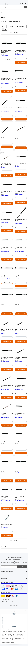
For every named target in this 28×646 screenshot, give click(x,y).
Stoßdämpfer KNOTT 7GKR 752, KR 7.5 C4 (7, 414)
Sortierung (10, 26)
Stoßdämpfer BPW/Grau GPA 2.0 (6, 442)
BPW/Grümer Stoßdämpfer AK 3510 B (7, 386)
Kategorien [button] (4, 546)
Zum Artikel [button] (7, 59)
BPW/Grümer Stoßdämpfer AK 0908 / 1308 (7, 330)
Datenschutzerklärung (10, 639)
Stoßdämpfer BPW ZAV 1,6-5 (6, 275)
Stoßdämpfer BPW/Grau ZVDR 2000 (21, 108)
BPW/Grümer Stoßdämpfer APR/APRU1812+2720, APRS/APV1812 (6, 51)
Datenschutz (11, 642)
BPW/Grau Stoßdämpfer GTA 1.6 (6, 108)
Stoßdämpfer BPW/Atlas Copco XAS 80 (21, 497)
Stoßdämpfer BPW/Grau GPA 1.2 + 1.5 (20, 414)
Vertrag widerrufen (5, 599)
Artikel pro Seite (20, 26)
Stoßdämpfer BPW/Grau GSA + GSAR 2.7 (7, 469)
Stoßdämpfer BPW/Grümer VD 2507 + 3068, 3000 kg (21, 469)
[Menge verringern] (16, 58)
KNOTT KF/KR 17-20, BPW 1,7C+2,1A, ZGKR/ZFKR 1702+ (6, 164)
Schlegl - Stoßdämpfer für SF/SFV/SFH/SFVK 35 (6, 136)
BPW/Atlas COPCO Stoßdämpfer (4, 497)
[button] (20, 3)
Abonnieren (22, 566)
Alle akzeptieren (14, 619)
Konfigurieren (14, 622)
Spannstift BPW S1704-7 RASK (6, 524)
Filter (4, 26)
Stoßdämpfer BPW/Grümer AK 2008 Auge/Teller (7, 358)
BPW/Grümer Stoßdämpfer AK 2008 (21, 330)
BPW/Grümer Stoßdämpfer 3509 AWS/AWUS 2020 (20, 386)
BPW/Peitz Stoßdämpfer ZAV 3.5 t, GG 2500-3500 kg (6, 302)
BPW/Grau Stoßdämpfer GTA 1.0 (20, 79)
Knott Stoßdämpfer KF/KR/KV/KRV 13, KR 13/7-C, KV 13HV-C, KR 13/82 (21, 136)
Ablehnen (14, 626)
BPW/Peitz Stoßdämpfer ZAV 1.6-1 (6, 248)
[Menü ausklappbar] (1, 3)
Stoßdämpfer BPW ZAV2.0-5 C (21, 275)
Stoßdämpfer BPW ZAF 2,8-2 (6, 219)
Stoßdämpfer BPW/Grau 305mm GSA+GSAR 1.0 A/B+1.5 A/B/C (7, 79)
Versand (17, 601)
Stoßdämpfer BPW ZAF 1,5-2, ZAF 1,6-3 (6, 192)
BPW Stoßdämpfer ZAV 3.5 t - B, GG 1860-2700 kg (21, 302)
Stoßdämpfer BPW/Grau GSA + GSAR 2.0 (21, 442)
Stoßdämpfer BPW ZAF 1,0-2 (20, 163)
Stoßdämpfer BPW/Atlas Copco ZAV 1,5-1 (21, 220)
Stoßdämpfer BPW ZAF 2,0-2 (20, 191)
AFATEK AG (15, 605)
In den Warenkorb (21, 62)
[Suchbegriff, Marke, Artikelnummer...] (25, 7)
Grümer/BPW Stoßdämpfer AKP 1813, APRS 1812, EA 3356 (20, 51)
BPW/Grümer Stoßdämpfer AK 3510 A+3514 (21, 358)
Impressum (4, 642)
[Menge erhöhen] (26, 58)
